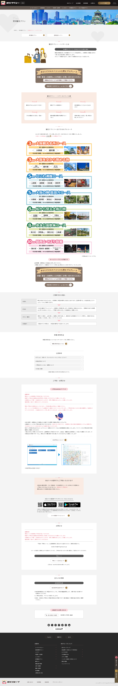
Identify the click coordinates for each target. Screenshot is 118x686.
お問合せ (93, 3)
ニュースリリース (66, 663)
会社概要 (78, 3)
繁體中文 (59, 637)
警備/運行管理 (38, 663)
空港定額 (42, 8)
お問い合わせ (30, 682)
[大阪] (10, 3)
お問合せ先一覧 (38, 673)
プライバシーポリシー (58, 682)
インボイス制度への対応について (69, 659)
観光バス (37, 661)
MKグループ (70, 3)
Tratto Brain (112, 683)
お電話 (48, 136)
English (49, 637)
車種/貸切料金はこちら (58, 344)
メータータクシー (34, 8)
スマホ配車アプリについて (58, 515)
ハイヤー (49, 8)
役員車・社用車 (56, 8)
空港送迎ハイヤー (58, 35)
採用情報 (85, 3)
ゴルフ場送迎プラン (83, 8)
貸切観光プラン (73, 8)
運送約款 (47, 682)
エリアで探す (103, 3)
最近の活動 (64, 661)
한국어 (69, 637)
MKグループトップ (66, 647)
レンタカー (64, 8)
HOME (15, 30)
